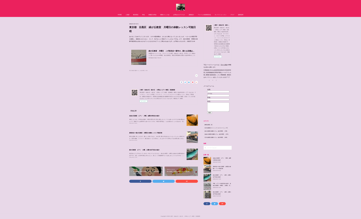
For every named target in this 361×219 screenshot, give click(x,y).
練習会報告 (208, 124)
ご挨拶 (127, 15)
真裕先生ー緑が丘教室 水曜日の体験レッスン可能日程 (145, 133)
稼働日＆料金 (152, 15)
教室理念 (135, 15)
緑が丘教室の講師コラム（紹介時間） (216, 131)
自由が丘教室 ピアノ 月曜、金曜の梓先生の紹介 (144, 116)
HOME (120, 15)
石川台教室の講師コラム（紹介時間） (216, 137)
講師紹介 (191, 15)
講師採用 (240, 15)
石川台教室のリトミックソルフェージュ (216, 128)
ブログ (232, 15)
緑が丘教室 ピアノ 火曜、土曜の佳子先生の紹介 (144, 150)
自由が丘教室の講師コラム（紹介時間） (216, 134)
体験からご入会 (164, 15)
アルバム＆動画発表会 (204, 15)
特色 (143, 15)
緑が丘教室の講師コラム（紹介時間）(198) (138, 70)
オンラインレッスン (221, 15)
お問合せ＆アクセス (179, 15)
